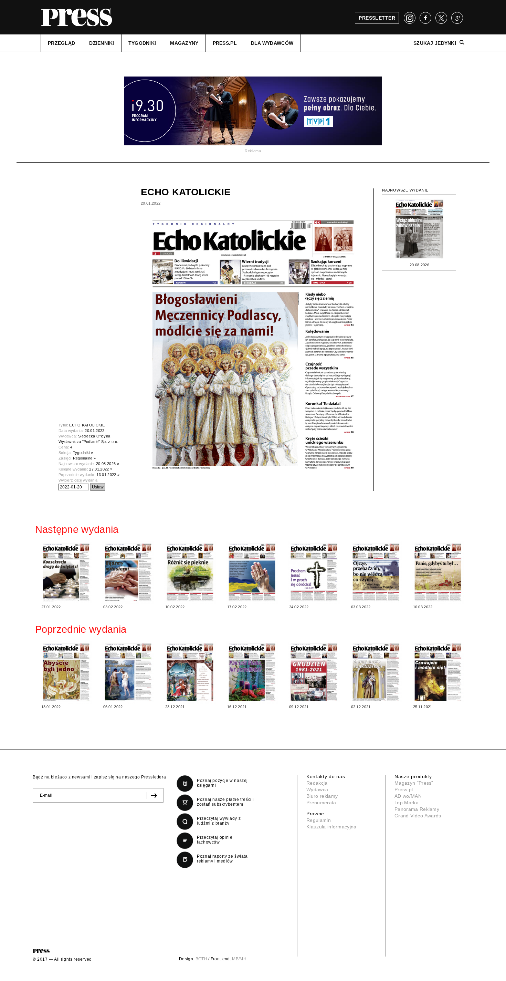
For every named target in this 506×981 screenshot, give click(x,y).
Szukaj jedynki (434, 43)
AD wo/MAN (408, 796)
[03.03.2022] (376, 572)
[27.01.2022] (66, 572)
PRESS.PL (225, 43)
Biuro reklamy (322, 796)
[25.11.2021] (438, 672)
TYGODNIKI (142, 43)
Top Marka (406, 802)
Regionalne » (84, 458)
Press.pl (403, 789)
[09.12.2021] (314, 672)
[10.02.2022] (190, 572)
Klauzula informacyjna (331, 826)
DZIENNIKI (101, 43)
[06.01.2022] (128, 672)
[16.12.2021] (252, 672)
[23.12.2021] (190, 672)
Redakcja (317, 783)
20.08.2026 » (107, 464)
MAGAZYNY (184, 43)
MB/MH (239, 959)
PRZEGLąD (61, 43)
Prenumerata (321, 802)
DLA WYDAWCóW (272, 43)
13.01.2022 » (107, 475)
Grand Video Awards (417, 815)
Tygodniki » (83, 453)
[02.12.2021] (376, 672)
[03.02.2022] (128, 572)
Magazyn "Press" (413, 783)
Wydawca (317, 789)
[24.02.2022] (314, 572)
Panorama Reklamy (416, 809)
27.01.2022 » (100, 469)
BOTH (201, 959)
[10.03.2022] (438, 572)
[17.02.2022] (252, 572)
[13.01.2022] (66, 672)
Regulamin (318, 820)
